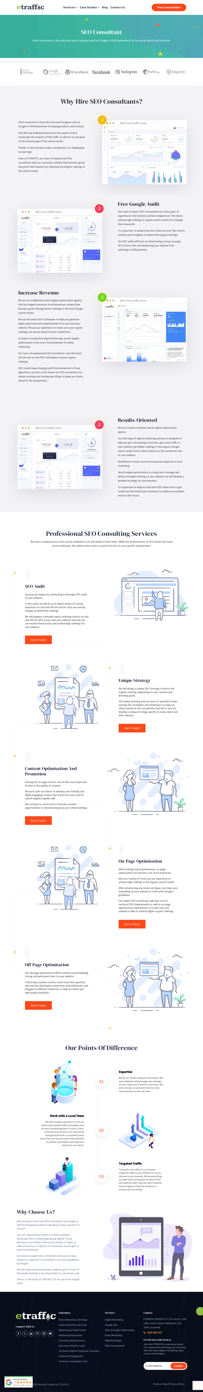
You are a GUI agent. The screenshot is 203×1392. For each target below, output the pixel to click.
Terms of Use (160, 1384)
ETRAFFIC (63, 1384)
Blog (105, 7)
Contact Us (117, 7)
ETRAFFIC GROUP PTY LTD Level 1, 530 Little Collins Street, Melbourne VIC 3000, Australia (165, 1323)
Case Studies (88, 7)
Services (69, 7)
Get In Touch (38, 640)
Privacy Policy (177, 1384)
